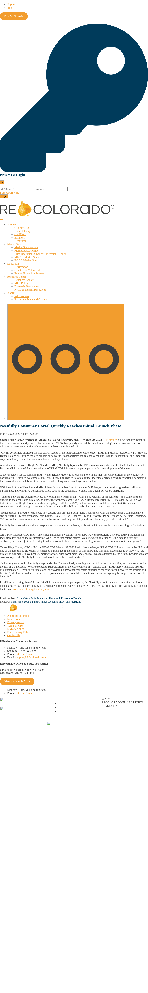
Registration (21, 266)
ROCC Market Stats (26, 260)
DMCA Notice (15, 628)
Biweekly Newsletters (27, 286)
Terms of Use (15, 625)
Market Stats (14, 244)
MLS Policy (21, 283)
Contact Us (13, 635)
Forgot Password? (10, 192)
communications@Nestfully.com (31, 589)
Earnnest (19, 237)
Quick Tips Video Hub (27, 270)
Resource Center (16, 276)
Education (13, 263)
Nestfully (111, 439)
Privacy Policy (15, 622)
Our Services (21, 227)
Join (9, 7)
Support (11, 4)
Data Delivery (22, 231)
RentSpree (20, 240)
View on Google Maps (17, 681)
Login (4, 196)
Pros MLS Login (13, 16)
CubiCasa (20, 234)
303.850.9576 (23, 654)
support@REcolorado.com (30, 657)
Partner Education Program (29, 273)
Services (12, 224)
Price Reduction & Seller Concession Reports (40, 253)
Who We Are (21, 296)
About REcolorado (18, 615)
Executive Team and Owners (30, 299)
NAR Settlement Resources (30, 289)
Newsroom (13, 619)
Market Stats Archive (26, 250)
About (10, 292)
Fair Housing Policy (18, 632)
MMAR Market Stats (26, 257)
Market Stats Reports (26, 247)
